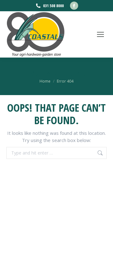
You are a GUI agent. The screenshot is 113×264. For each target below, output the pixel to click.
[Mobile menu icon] (100, 34)
